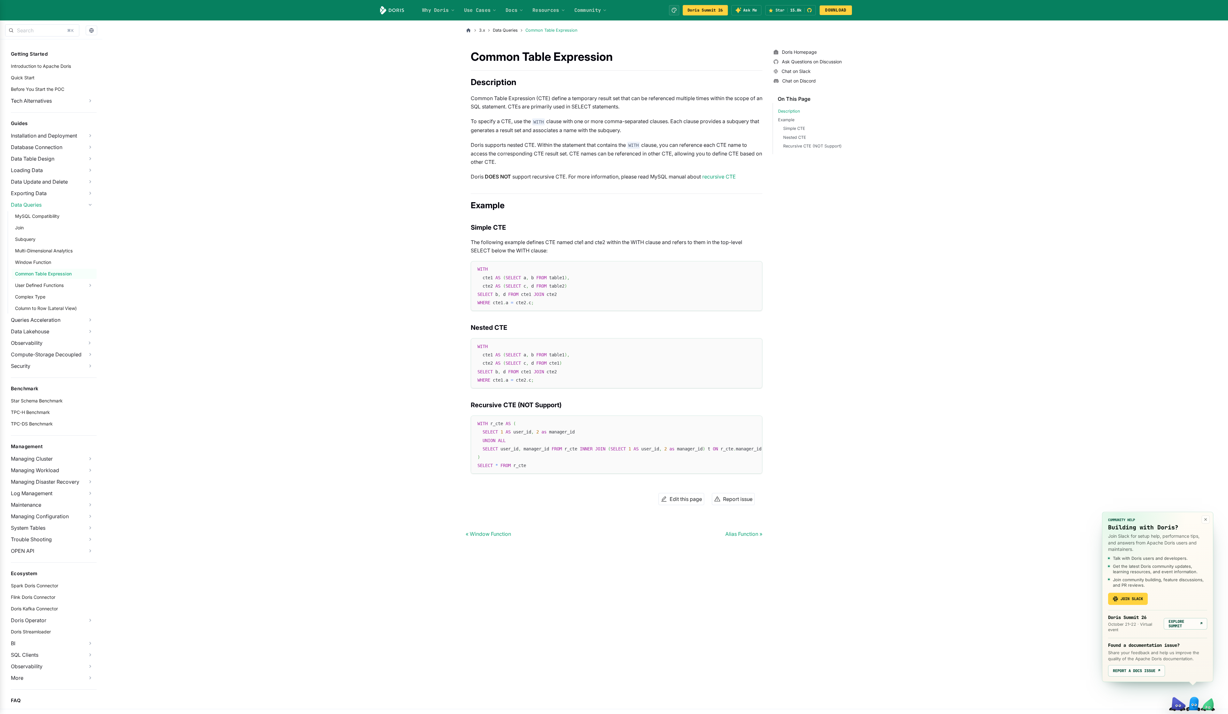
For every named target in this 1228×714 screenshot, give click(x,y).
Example (786, 119)
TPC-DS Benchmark (32, 423)
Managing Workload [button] (35, 470)
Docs (511, 10)
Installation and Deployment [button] (44, 135)
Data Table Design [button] (32, 158)
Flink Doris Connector (33, 597)
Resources (545, 10)
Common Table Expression (43, 273)
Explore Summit (1185, 624)
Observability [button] (27, 666)
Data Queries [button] (26, 205)
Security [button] (20, 366)
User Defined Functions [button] (39, 285)
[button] (91, 31)
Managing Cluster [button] (32, 459)
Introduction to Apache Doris (41, 66)
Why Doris (435, 10)
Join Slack (1132, 598)
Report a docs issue (1136, 670)
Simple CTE (794, 128)
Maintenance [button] (26, 505)
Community (587, 10)
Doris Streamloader (31, 631)
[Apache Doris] (392, 10)
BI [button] (13, 643)
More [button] (17, 678)
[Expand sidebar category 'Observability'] (90, 343)
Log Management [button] (31, 493)
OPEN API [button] (22, 551)
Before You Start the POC (37, 89)
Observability (27, 343)
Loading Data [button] (27, 170)
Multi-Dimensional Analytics (44, 250)
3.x (482, 30)
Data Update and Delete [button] (39, 181)
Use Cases (477, 10)
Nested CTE (794, 137)
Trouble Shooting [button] (31, 539)
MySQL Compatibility (37, 216)
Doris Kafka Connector (34, 608)
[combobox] (42, 30)
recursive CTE (719, 176)
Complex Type (30, 296)
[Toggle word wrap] (742, 423)
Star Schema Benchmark (37, 400)
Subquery (25, 239)
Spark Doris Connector (34, 585)
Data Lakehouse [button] (30, 331)
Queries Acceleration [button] (35, 320)
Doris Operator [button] (28, 620)
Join (19, 227)
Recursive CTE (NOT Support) (812, 146)
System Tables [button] (28, 528)
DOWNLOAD (835, 10)
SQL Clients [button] (24, 655)
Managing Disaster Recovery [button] (45, 482)
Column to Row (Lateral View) (46, 308)
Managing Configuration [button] (40, 516)
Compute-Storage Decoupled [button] (46, 354)
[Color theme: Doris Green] (674, 10)
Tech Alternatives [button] (31, 101)
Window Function (33, 262)
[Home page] (468, 30)
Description (789, 111)
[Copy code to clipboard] (754, 269)
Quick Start (23, 77)
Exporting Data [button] (29, 193)
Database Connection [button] (36, 147)
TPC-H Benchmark (30, 412)
